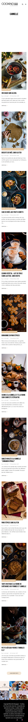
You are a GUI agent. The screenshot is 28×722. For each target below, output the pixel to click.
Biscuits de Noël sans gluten (11, 152)
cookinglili (6, 96)
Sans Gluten (20, 149)
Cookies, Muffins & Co (7, 149)
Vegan (19, 269)
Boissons (4, 89)
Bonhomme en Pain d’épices (11, 335)
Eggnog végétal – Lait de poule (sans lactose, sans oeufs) (12, 274)
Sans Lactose (14, 269)
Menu (25, 4)
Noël (9, 89)
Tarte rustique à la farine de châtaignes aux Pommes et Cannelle (14, 585)
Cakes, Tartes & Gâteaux (8, 208)
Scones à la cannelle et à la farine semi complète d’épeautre (13, 396)
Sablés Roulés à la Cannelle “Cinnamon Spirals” (11, 460)
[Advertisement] (14, 34)
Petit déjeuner (6, 391)
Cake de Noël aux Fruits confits (12, 212)
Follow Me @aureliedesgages (4, 687)
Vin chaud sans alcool (9, 93)
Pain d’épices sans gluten (10, 522)
